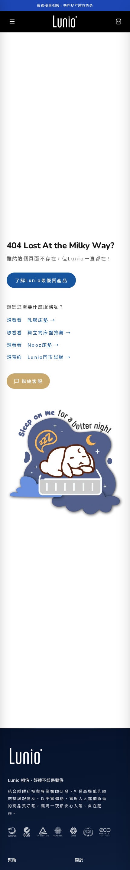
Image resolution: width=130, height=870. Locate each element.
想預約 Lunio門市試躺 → (39, 357)
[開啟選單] (12, 21)
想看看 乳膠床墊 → (31, 320)
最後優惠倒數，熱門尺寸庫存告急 (65, 5)
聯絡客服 (32, 381)
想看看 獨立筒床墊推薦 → (39, 332)
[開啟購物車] (118, 21)
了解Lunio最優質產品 (41, 280)
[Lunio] (65, 21)
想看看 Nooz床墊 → (33, 345)
